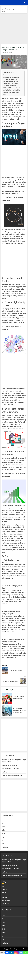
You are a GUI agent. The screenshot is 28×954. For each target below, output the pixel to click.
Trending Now (5, 847)
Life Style (4, 833)
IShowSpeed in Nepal (6, 772)
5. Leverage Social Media (10, 86)
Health (3, 830)
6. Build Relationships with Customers (13, 88)
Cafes (3, 823)
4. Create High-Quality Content (11, 83)
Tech (3, 840)
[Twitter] (21, 952)
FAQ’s (5, 94)
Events (3, 827)
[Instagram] (16, 952)
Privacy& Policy (5, 903)
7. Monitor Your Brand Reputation (12, 90)
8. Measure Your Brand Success (12, 92)
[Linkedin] (11, 952)
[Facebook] (7, 952)
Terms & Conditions (6, 900)
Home (3, 886)
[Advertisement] (14, 30)
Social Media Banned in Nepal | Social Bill (7, 698)
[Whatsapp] (25, 952)
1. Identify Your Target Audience (11, 77)
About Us (4, 892)
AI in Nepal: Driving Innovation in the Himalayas (7, 710)
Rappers (3, 837)
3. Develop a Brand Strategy (11, 81)
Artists (3, 820)
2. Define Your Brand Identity (11, 79)
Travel (3, 844)
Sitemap (4, 895)
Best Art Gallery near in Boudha (9, 765)
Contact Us (4, 889)
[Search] (24, 2)
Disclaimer (4, 898)
